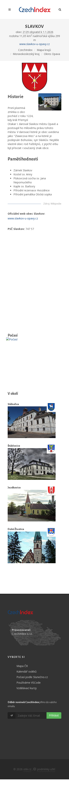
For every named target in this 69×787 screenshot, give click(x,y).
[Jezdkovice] (32, 506)
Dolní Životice (16, 529)
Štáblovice (14, 445)
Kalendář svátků (26, 671)
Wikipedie (56, 203)
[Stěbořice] (32, 422)
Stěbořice (13, 404)
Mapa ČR (22, 666)
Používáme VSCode (28, 682)
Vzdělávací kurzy (26, 688)
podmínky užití (46, 769)
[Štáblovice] (32, 464)
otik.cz (27, 769)
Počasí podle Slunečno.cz (32, 677)
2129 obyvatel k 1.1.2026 (38, 32)
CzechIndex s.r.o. (22, 634)
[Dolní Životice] (32, 547)
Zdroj (46, 203)
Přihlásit (54, 715)
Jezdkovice (14, 487)
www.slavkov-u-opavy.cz (34, 44)
